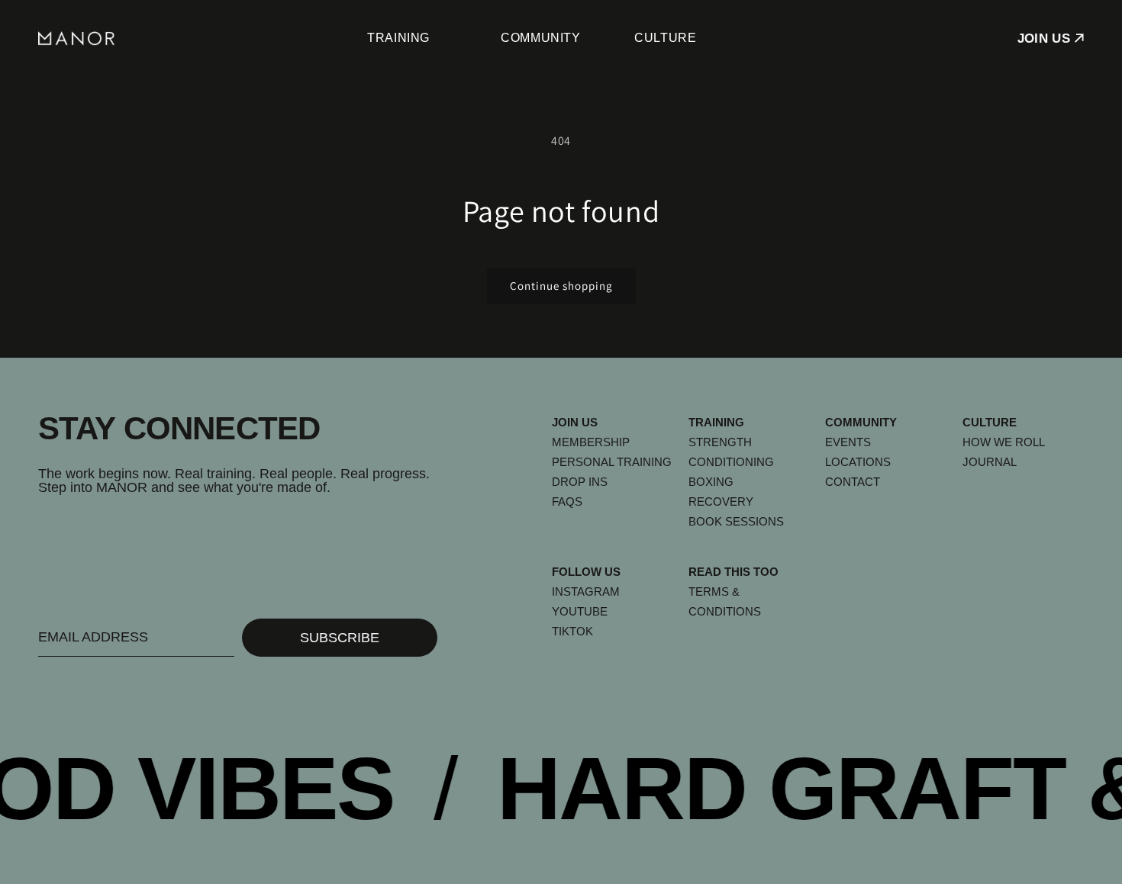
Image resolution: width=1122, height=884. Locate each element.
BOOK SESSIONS (736, 521)
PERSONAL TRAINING (612, 461)
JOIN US (1043, 38)
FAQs (567, 501)
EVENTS (848, 442)
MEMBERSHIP (591, 442)
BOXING (710, 481)
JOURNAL (989, 461)
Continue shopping (561, 285)
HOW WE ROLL (1003, 442)
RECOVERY (720, 501)
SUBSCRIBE (339, 637)
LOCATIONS (858, 461)
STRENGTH (720, 442)
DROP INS (580, 481)
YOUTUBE (580, 611)
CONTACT (852, 481)
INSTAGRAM (586, 591)
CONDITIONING (731, 461)
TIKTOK (572, 631)
